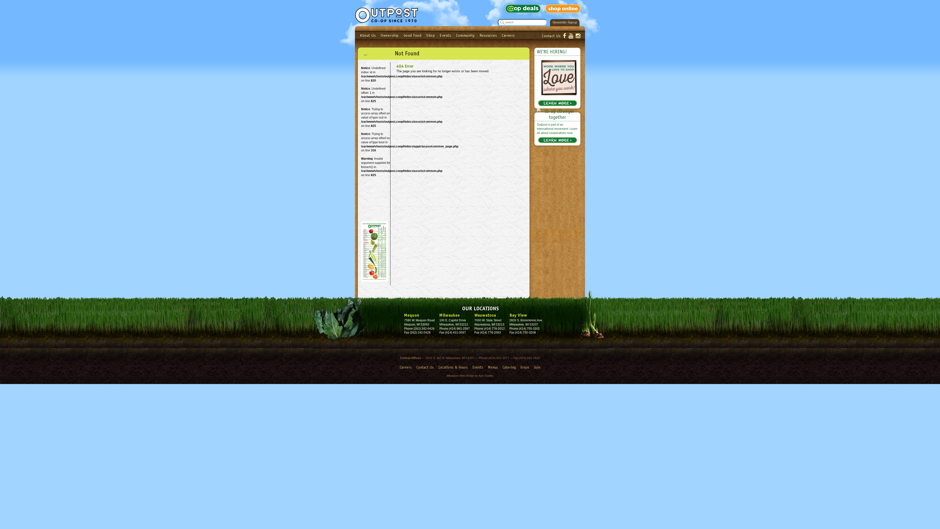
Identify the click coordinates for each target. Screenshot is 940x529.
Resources (488, 35)
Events (445, 35)
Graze (524, 367)
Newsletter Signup (565, 22)
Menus (493, 367)
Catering (509, 367)
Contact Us (551, 36)
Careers (508, 35)
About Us (368, 35)
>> (365, 55)
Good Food (413, 35)
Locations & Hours (453, 367)
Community (465, 35)
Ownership (390, 35)
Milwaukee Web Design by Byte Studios (470, 375)
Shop (430, 35)
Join (537, 367)
